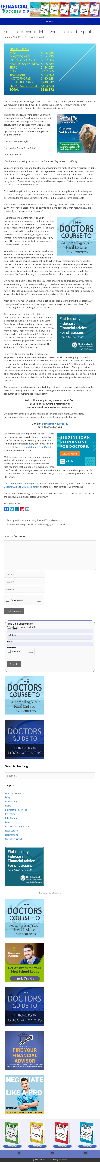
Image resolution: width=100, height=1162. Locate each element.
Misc (7, 822)
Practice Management (17, 826)
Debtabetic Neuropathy (55, 423)
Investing (10, 813)
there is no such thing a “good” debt (33, 446)
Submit (14, 664)
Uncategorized (13, 838)
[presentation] (21, 651)
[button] (19, 1153)
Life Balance (12, 818)
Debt (8, 805)
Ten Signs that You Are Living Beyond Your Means (32, 520)
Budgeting (11, 801)
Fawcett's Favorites (16, 809)
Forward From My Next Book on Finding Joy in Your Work (36, 524)
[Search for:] (50, 775)
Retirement (11, 834)
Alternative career (15, 793)
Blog (7, 797)
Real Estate (11, 830)
